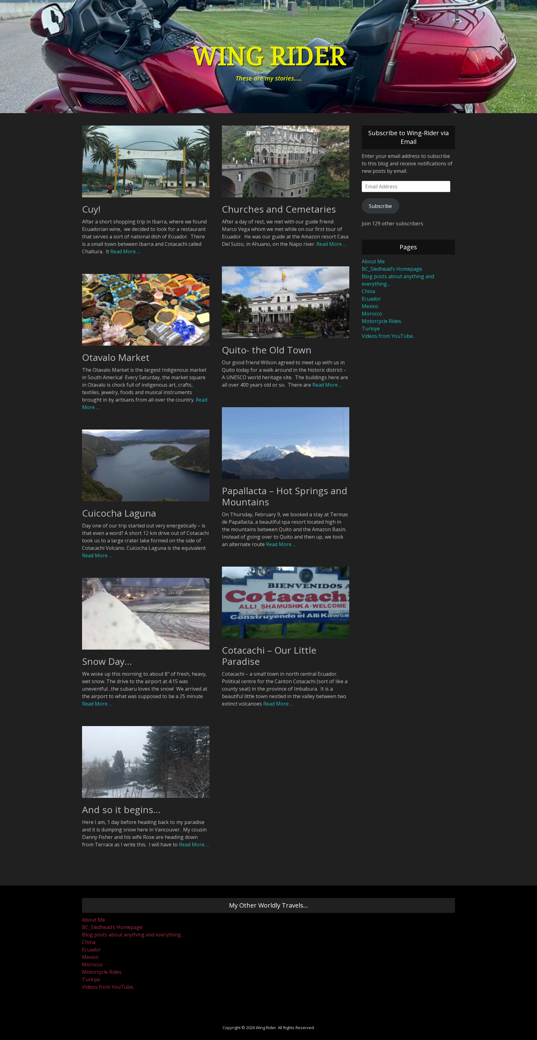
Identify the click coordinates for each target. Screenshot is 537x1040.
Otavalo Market (115, 357)
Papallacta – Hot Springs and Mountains (284, 496)
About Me (373, 261)
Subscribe (380, 206)
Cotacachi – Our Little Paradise (269, 656)
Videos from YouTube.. (388, 336)
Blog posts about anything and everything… (133, 934)
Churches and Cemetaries (279, 209)
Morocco (372, 313)
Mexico (370, 306)
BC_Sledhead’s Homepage (392, 268)
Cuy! (91, 209)
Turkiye (371, 328)
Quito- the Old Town (266, 349)
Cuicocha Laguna (119, 513)
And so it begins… (121, 809)
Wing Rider (268, 56)
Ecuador (371, 298)
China (368, 291)
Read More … (125, 251)
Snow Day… (107, 661)
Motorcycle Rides (381, 321)
